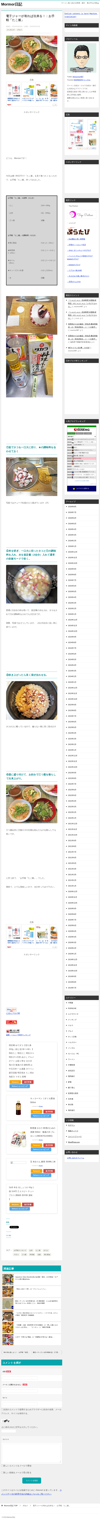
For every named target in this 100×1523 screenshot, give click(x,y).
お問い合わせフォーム (75, 1158)
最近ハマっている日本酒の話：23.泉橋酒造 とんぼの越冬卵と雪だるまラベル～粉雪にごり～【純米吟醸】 (36, 1302)
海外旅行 (71, 1110)
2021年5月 (72, 863)
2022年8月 (72, 778)
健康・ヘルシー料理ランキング (18, 1035)
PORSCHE (72, 1008)
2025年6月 (72, 586)
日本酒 (70, 1099)
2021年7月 (72, 852)
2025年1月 (72, 614)
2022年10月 (72, 767)
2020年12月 (72, 891)
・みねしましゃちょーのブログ (79, 250)
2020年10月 (72, 903)
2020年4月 (72, 937)
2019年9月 (72, 976)
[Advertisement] (31, 135)
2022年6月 (72, 790)
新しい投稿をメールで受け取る (17, 1473)
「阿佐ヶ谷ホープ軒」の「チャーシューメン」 (31, 1289)
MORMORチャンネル (82, 80)
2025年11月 (72, 558)
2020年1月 (72, 954)
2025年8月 (72, 575)
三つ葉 (24, 1254)
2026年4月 (72, 529)
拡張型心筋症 (73, 1093)
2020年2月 (72, 948)
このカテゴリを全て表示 (81, 480)
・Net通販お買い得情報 (76, 239)
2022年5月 (72, 795)
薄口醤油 (47, 1254)
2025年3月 (72, 603)
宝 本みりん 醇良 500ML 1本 (43, 1162)
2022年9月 (72, 773)
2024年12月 (72, 620)
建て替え (71, 1088)
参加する (93, 484)
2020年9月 (72, 908)
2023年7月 (72, 716)
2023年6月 (72, 722)
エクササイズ (73, 1014)
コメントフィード (75, 1136)
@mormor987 (78, 77)
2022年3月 (72, 807)
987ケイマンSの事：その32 (78, 348)
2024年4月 (72, 665)
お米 (31, 1250)
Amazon (15, 1082)
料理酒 (32, 1254)
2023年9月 (72, 705)
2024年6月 (72, 654)
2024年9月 (72, 637)
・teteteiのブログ (73, 265)
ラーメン (71, 1059)
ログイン (71, 1125)
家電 (69, 1082)
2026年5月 (72, 524)
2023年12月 (72, 688)
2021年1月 (72, 886)
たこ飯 (38, 1250)
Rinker (41, 1106)
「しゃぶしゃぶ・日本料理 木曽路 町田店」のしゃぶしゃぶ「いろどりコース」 (82, 303)
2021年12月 (72, 824)
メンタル (71, 1048)
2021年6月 (72, 858)
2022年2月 (72, 812)
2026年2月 (72, 541)
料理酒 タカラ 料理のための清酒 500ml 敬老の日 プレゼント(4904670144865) (42, 1132)
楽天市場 (27, 1082)
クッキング (11, 30)
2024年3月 (72, 671)
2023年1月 (72, 750)
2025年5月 (72, 591)
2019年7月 (72, 988)
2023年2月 (72, 744)
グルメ (19, 30)
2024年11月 (72, 625)
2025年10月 (72, 563)
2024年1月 (72, 682)
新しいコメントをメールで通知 (17, 1466)
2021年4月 (72, 869)
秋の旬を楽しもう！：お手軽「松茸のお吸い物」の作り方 (18, 1352)
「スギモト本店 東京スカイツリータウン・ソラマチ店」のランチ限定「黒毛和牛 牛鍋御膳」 (36, 1314)
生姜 (39, 1254)
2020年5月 (72, 931)
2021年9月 (72, 840)
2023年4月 (72, 733)
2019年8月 (72, 982)
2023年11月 (72, 693)
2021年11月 (72, 829)
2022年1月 (72, 818)
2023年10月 (72, 699)
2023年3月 (72, 739)
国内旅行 (71, 1076)
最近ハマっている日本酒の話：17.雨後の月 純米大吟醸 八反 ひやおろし (47, 1352)
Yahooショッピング (20, 1086)
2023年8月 (72, 710)
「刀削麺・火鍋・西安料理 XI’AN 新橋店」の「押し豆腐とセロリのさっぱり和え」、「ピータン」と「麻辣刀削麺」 (36, 1326)
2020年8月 (72, 914)
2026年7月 (72, 512)
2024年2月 (72, 676)
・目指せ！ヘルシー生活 (76, 245)
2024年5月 (72, 659)
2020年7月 (72, 920)
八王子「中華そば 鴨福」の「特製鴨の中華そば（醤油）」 (35, 1337)
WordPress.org (74, 1142)
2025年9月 (72, 569)
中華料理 (71, 1065)
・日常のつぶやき (74, 282)
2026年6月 (72, 518)
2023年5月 (72, 727)
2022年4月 (72, 801)
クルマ (70, 1025)
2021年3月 (72, 875)
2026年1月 (72, 546)
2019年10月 (72, 971)
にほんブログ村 (13, 1013)
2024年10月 (72, 631)
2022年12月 (72, 756)
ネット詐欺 (72, 1037)
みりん (46, 1250)
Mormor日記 (11, 4)
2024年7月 (72, 648)
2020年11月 (72, 897)
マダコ (16, 1254)
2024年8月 (72, 642)
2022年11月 (72, 761)
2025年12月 (72, 552)
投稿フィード (73, 1131)
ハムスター (72, 1042)
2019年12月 (72, 959)
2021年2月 (72, 880)
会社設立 (71, 1071)
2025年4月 (72, 597)
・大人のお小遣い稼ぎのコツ (78, 276)
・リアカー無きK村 (74, 270)
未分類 (70, 1104)
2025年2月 (72, 608)
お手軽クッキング (20, 1250)
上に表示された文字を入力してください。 (20, 1427)
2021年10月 (72, 835)
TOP (11, 1506)
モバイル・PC (73, 1054)
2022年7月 (72, 784)
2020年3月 (72, 942)
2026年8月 (72, 507)
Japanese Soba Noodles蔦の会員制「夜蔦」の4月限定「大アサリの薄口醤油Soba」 (36, 1278)
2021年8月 (72, 846)
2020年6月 (72, 925)
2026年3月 (72, 535)
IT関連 (70, 1003)
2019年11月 (72, 965)
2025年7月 (72, 580)
